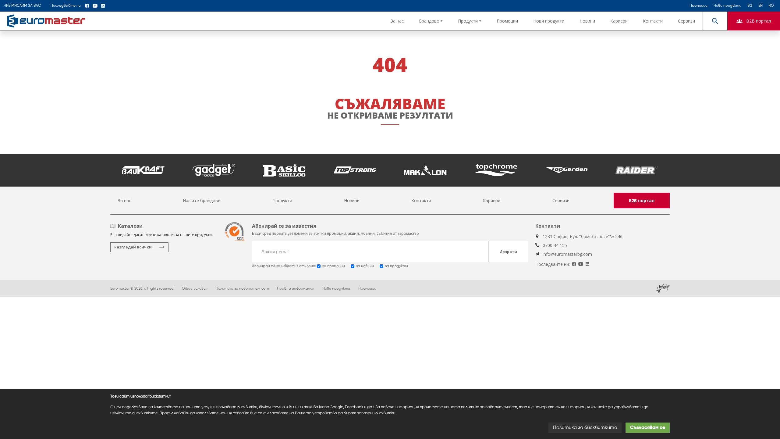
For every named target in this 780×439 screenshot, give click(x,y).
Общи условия (194, 289)
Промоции (698, 6)
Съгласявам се (647, 427)
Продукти (282, 200)
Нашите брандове (201, 200)
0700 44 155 (555, 245)
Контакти (653, 21)
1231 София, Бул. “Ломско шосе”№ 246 (582, 236)
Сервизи (686, 21)
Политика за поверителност (242, 289)
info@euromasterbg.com (567, 254)
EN (760, 6)
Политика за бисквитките (585, 427)
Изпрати (508, 251)
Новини (587, 21)
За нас (397, 21)
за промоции (333, 266)
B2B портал (641, 200)
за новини (365, 266)
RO (771, 6)
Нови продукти (727, 6)
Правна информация (295, 289)
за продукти (396, 266)
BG (749, 6)
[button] (430, 21)
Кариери (619, 21)
